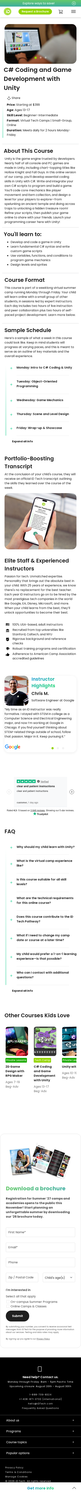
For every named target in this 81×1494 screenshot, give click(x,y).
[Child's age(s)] (59, 1277)
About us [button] (12, 1420)
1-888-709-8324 (40, 1394)
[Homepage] (7, 11)
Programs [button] (13, 1431)
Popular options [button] (18, 1453)
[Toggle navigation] (72, 11)
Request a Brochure (35, 11)
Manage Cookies (16, 1476)
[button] (42, 368)
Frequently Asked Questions (40, 1408)
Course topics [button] (16, 1442)
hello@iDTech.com (40, 1403)
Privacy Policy (43, 1338)
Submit (17, 1316)
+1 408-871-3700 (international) (40, 1399)
